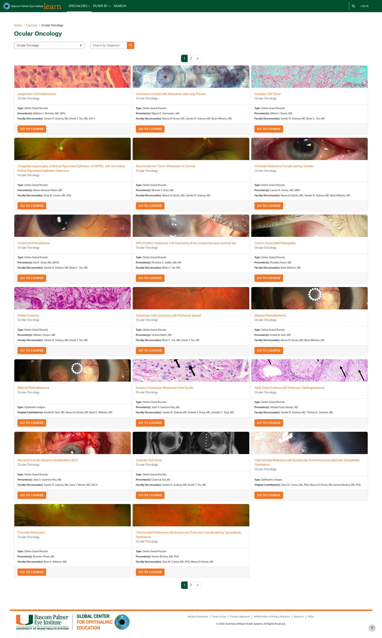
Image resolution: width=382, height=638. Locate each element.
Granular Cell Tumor (267, 94)
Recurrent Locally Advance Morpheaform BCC (48, 460)
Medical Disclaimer (198, 616)
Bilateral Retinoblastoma (270, 315)
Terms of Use (219, 616)
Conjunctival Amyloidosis (34, 243)
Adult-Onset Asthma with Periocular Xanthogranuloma (289, 387)
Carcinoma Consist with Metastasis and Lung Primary (171, 94)
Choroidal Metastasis (31, 532)
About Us (299, 616)
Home (18, 25)
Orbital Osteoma (28, 315)
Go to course (32, 129)
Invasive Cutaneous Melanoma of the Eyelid (164, 387)
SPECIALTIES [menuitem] (77, 6)
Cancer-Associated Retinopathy (275, 243)
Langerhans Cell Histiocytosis (37, 94)
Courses (31, 25)
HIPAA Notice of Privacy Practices (272, 616)
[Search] (353, 6)
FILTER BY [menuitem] (100, 6)
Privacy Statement (240, 616)
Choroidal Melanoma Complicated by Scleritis (284, 166)
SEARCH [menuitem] (120, 6)
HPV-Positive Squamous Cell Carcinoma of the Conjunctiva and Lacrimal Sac (186, 243)
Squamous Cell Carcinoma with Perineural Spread (168, 315)
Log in (364, 6)
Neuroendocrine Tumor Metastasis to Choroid (165, 166)
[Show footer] (372, 628)
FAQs (311, 616)
